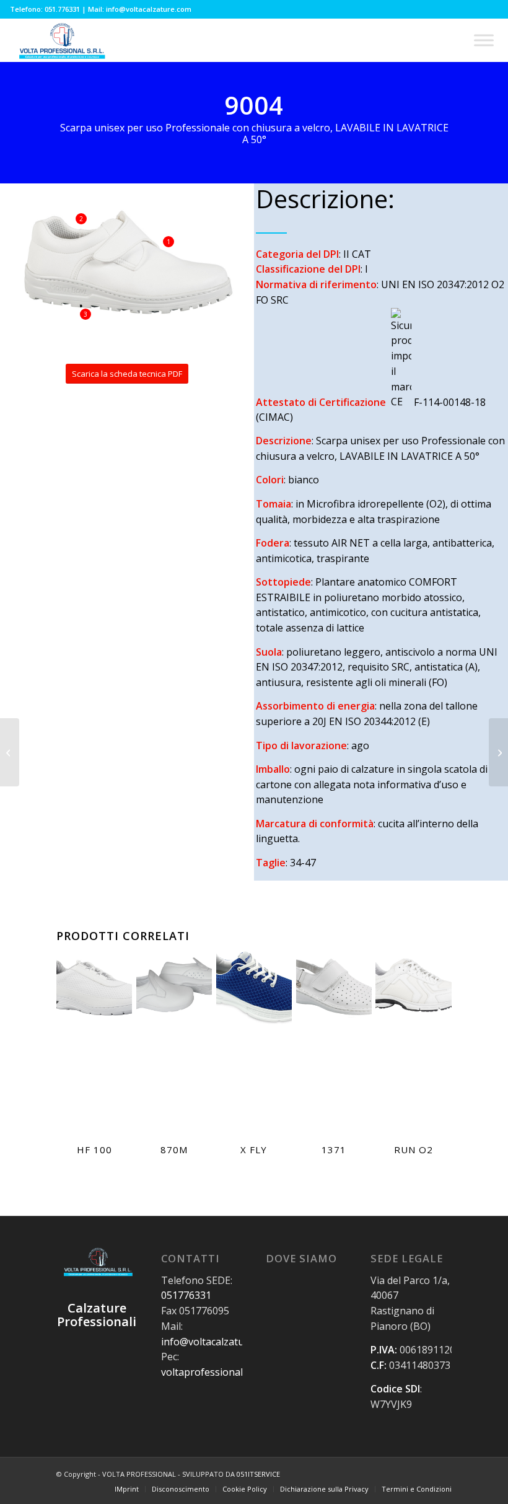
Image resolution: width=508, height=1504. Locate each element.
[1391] (498, 752)
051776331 (186, 1295)
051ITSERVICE (258, 1474)
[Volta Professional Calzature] (61, 40)
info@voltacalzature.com (218, 1341)
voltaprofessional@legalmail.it (231, 1372)
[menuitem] (126, 1489)
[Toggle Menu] (484, 40)
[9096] (9, 752)
